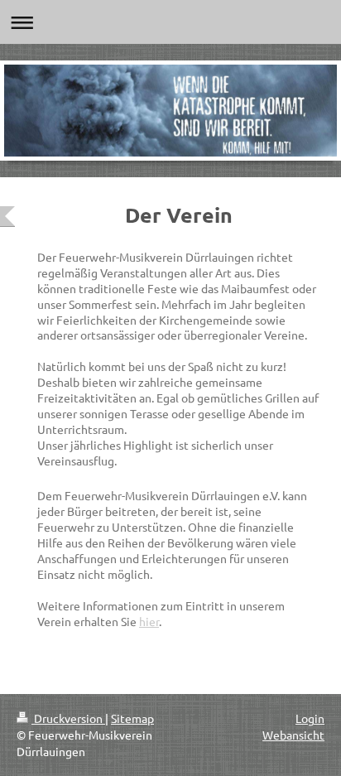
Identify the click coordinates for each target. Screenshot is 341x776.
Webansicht (293, 734)
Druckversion (68, 718)
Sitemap (132, 718)
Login (309, 718)
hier (149, 621)
